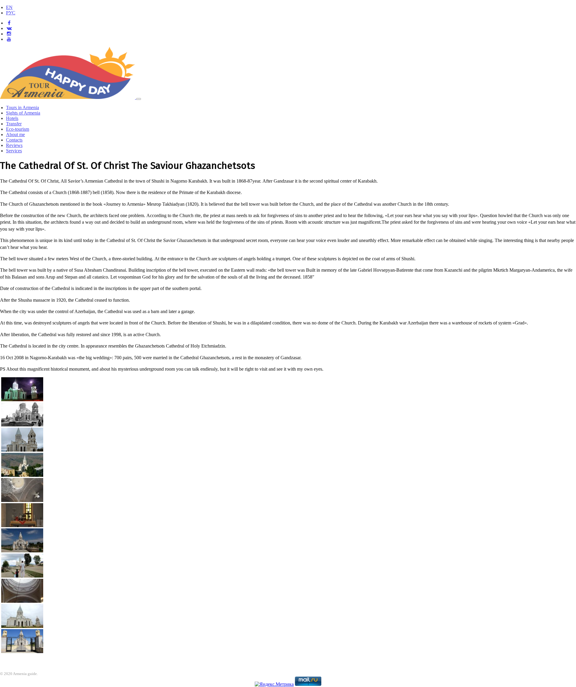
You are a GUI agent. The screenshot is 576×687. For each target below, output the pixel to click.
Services (14, 150)
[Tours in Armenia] (68, 97)
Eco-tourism (17, 129)
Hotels (12, 118)
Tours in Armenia (22, 107)
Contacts (14, 139)
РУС (10, 12)
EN (9, 7)
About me (15, 134)
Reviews (14, 145)
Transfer (14, 123)
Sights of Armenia (23, 112)
